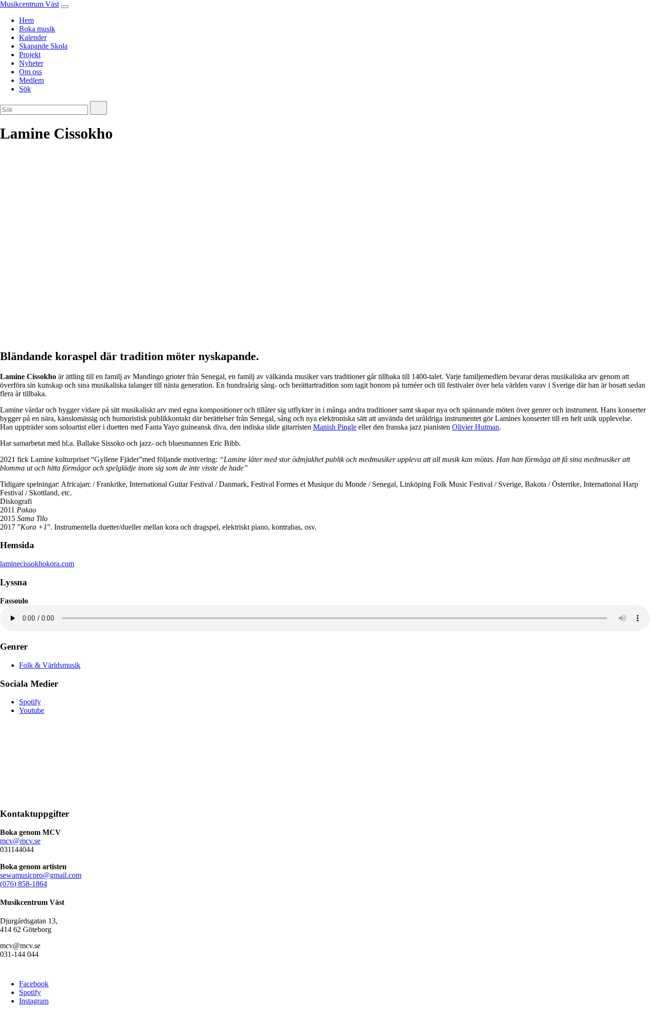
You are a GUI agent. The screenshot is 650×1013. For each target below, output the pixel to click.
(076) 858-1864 (23, 884)
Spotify (30, 702)
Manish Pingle (334, 427)
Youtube (31, 710)
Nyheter (31, 63)
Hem (26, 20)
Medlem (31, 80)
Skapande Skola (43, 46)
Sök (25, 89)
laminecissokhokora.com (37, 564)
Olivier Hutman (475, 427)
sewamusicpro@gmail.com (40, 875)
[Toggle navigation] (65, 6)
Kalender (33, 37)
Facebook (34, 984)
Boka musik (37, 29)
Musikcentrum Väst (29, 4)
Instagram (34, 1001)
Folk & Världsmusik (49, 665)
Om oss (30, 72)
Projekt (29, 54)
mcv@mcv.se (20, 841)
